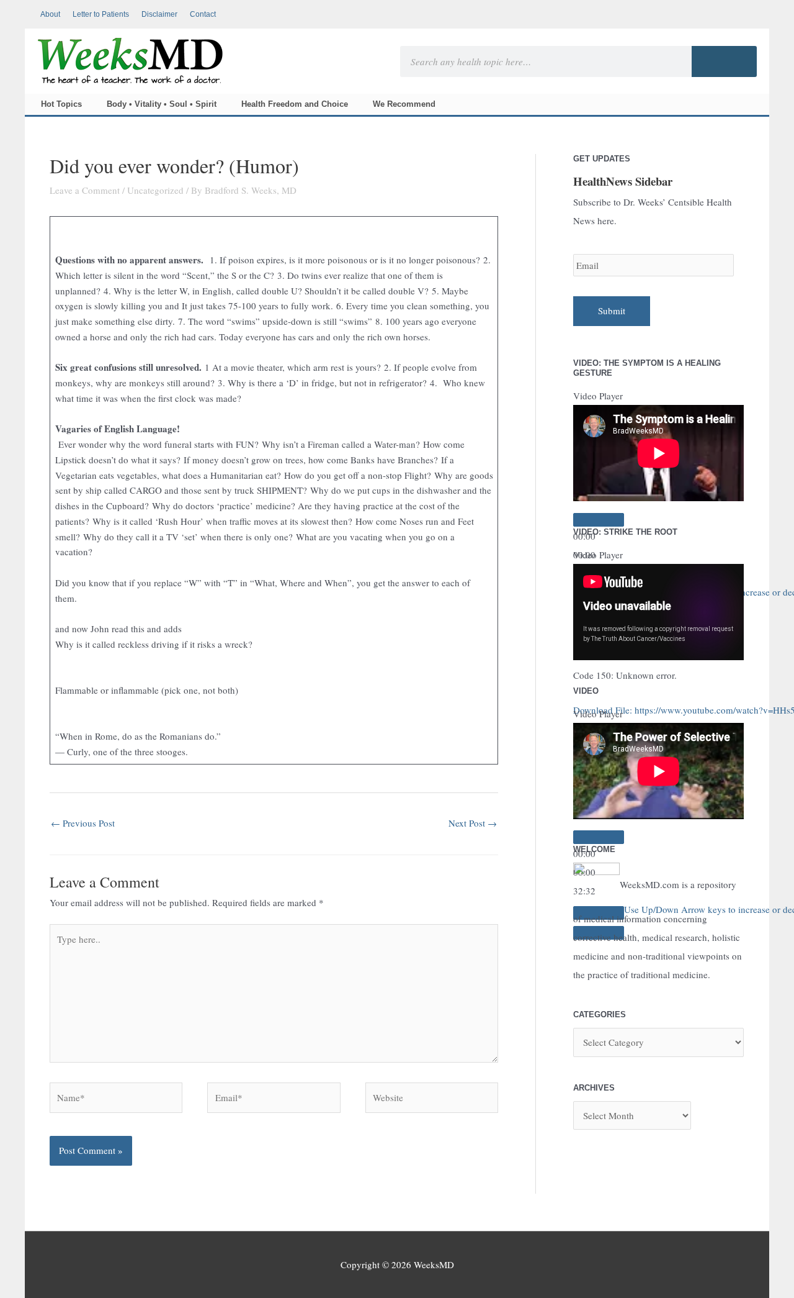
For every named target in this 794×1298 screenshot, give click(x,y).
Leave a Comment (85, 190)
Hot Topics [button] (61, 104)
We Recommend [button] (404, 104)
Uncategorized (155, 190)
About (50, 14)
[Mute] (598, 808)
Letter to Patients (101, 14)
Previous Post (83, 823)
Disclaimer (159, 14)
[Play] (598, 520)
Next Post (472, 823)
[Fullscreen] (598, 828)
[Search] (724, 61)
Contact (203, 14)
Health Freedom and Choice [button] (294, 104)
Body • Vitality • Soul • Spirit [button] (161, 104)
